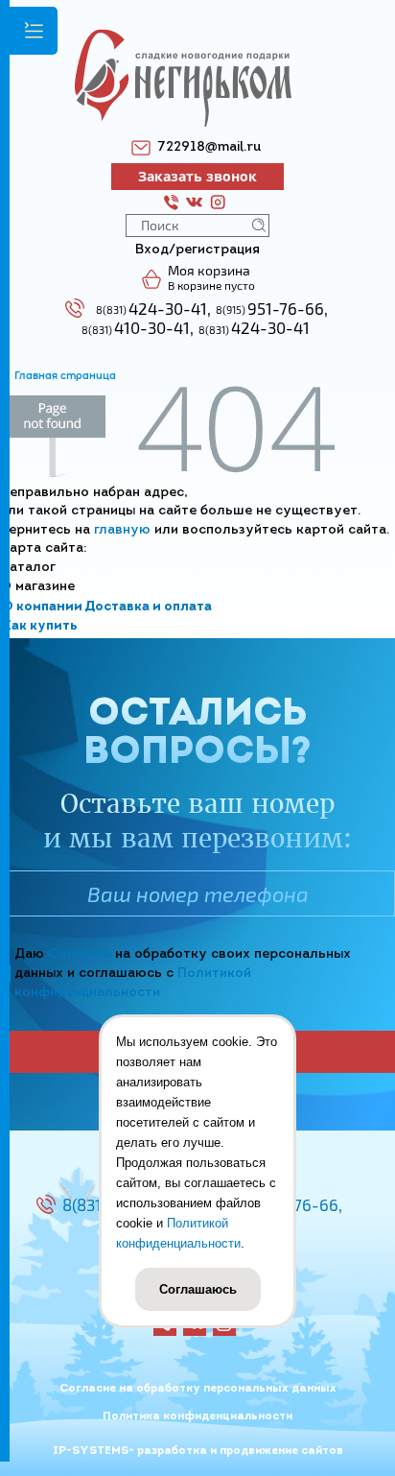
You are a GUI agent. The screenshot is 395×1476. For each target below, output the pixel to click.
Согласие (79, 954)
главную (122, 530)
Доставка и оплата (148, 607)
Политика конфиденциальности (197, 1416)
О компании (42, 607)
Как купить (40, 626)
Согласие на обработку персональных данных (198, 1388)
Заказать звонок (197, 176)
